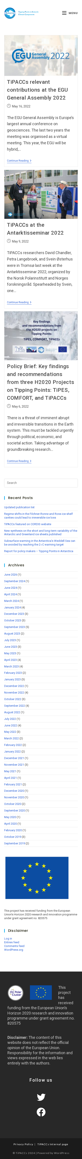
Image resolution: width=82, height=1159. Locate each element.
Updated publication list (19, 507)
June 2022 (10, 725)
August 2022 (12, 712)
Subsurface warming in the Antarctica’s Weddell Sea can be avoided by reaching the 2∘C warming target (39, 542)
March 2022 (11, 738)
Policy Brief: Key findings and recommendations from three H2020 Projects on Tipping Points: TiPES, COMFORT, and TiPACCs (40, 382)
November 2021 (14, 764)
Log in (8, 938)
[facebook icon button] (41, 1112)
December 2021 (14, 758)
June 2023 (10, 646)
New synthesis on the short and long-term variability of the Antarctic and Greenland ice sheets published (40, 532)
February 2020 (13, 830)
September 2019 (14, 843)
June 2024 (10, 587)
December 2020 (14, 790)
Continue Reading (19, 160)
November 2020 (14, 797)
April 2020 (10, 823)
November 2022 (14, 692)
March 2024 (11, 601)
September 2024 (14, 581)
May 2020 (10, 817)
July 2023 (10, 640)
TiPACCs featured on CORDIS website (27, 524)
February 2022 (13, 745)
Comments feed (14, 946)
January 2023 (12, 679)
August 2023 (12, 633)
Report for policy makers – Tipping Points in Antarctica (38, 551)
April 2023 (10, 660)
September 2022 (14, 705)
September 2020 (14, 810)
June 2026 (10, 574)
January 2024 (12, 607)
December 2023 (14, 613)
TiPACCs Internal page (52, 1144)
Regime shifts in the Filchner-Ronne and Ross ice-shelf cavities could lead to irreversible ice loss (38, 515)
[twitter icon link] (41, 1097)
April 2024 (10, 594)
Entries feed (11, 942)
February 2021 (13, 784)
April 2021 (10, 777)
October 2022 (12, 699)
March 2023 (11, 666)
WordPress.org (13, 949)
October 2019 (12, 836)
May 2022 (10, 731)
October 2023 (12, 620)
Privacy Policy (23, 1144)
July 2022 (10, 718)
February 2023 (13, 672)
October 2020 (12, 804)
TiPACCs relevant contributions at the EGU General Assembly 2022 (37, 90)
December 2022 (14, 686)
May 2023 (10, 653)
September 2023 (14, 627)
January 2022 (12, 751)
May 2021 (10, 771)
